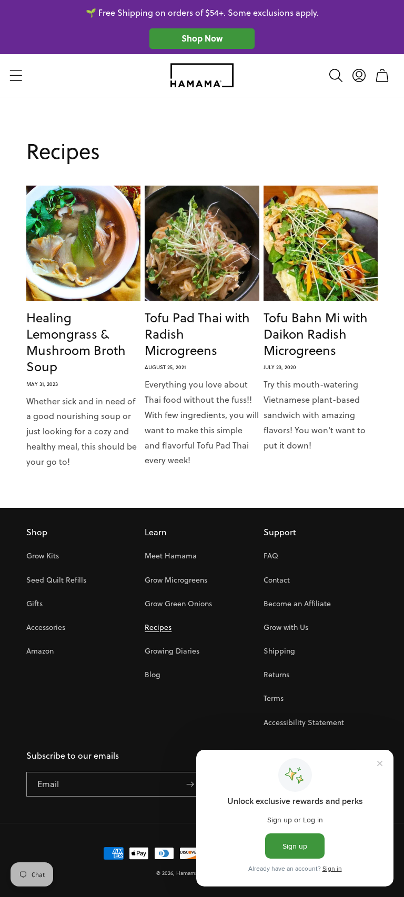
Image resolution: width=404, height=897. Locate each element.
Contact (277, 580)
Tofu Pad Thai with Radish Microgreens (197, 334)
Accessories (45, 627)
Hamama (187, 872)
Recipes (158, 627)
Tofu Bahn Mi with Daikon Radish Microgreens (316, 334)
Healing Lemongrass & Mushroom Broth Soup (76, 342)
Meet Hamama (171, 556)
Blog (152, 674)
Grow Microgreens (176, 580)
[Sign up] (189, 784)
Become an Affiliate (297, 603)
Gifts (34, 603)
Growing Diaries (172, 651)
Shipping (279, 651)
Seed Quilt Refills (56, 580)
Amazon (40, 651)
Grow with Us (286, 627)
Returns (276, 674)
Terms (274, 698)
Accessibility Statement (304, 722)
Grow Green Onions (178, 603)
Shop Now (202, 38)
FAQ (271, 556)
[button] (15, 75)
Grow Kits (42, 556)
